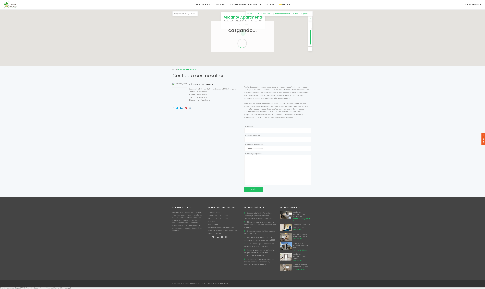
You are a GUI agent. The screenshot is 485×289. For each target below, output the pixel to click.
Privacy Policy (45, 288)
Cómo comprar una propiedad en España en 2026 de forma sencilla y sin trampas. (260, 225)
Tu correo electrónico (253, 135)
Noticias (270, 5)
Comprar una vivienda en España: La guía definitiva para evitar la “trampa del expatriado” (259, 253)
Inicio (174, 69)
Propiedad (220, 5)
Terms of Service (60, 288)
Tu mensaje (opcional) (253, 153)
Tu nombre (248, 126)
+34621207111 (202, 91)
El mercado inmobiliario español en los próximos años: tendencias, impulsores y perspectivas (260, 262)
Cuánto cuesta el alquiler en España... (301, 266)
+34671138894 (222, 215)
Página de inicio (203, 5)
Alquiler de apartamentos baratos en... (299, 214)
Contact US (483, 139)
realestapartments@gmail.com (221, 227)
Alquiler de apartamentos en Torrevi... (300, 256)
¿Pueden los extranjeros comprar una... (301, 245)
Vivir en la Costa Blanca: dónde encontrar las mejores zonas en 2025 (259, 238)
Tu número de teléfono (253, 144)
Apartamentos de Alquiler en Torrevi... (301, 235)
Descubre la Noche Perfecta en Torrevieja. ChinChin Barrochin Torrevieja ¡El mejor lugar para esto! (259, 216)
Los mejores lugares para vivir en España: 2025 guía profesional (259, 245)
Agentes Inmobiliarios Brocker (245, 5)
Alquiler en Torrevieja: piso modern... (301, 226)
